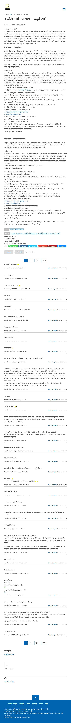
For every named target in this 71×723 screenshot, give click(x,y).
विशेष (28, 704)
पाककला (12, 230)
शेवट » (44, 260)
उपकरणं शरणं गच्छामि (55, 233)
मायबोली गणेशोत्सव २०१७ (26, 90)
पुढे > (37, 260)
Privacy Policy (17, 717)
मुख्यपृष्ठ (11, 14)
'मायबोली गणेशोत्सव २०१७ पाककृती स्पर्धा (33, 233)
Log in (9, 252)
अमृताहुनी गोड (46, 233)
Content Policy (26, 717)
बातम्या (41, 704)
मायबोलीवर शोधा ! (9, 682)
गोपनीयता (18, 711)
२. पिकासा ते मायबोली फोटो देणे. (13, 114)
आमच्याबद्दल (25, 711)
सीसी (46, 704)
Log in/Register (9, 654)
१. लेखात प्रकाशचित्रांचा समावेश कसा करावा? (16, 112)
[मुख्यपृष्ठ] (7, 6)
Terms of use (8, 717)
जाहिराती (34, 704)
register (19, 252)
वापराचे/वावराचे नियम (9, 711)
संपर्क (30, 711)
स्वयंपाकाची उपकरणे (19, 230)
